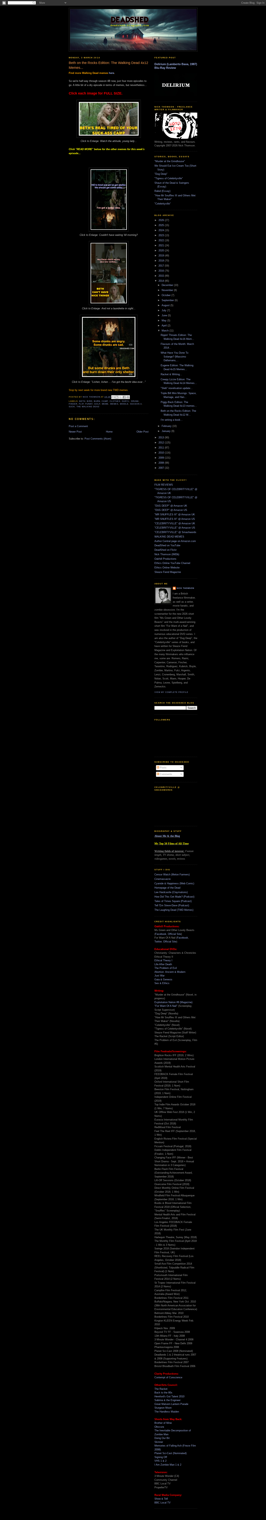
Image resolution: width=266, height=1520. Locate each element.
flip (81, 404)
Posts (162, 767)
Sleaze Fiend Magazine (167, 572)
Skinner (158, 1441)
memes (114, 404)
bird (89, 401)
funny (89, 404)
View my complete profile (171, 692)
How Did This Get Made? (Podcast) (174, 896)
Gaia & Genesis (163, 979)
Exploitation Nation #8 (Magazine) (173, 1002)
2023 (162, 235)
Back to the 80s (163, 1392)
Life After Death (163, 964)
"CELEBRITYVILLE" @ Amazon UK (174, 523)
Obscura (159, 1426)
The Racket (160, 1388)
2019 (162, 255)
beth (82, 401)
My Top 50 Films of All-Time (171, 843)
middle (124, 404)
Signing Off (160, 1457)
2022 (162, 240)
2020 (162, 250)
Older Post (143, 431)
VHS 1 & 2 (160, 1460)
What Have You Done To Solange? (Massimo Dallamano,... (174, 356)
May (164, 320)
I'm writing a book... (172, 419)
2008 (162, 462)
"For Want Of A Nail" (165, 1005)
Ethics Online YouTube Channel (172, 563)
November (168, 290)
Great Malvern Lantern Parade (171, 1404)
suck (72, 407)
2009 (162, 457)
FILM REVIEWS (163, 484)
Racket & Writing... (171, 374)
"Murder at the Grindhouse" (169, 161)
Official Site (174, 934)
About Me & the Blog (167, 836)
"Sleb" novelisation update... (177, 388)
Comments (165, 774)
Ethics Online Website (167, 567)
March (165, 330)
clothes (115, 401)
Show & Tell (161, 1498)
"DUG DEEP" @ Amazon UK (170, 505)
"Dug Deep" (160, 173)
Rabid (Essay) (162, 191)
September (168, 300)
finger (73, 404)
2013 (162, 437)
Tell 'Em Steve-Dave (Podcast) (171, 905)
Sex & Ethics (161, 983)
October (166, 295)
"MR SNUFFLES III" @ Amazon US (174, 518)
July (164, 310)
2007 (162, 467)
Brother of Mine (163, 1422)
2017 (162, 265)
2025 (162, 225)
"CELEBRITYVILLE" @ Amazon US (174, 527)
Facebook (160, 934)
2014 (162, 280)
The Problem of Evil (165, 968)
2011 (162, 447)
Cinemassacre (162, 879)
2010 (162, 452)
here (111, 73)
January (166, 431)
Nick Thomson (185, 588)
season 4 (136, 404)
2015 (162, 275)
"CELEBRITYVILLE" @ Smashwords (175, 532)
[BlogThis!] (117, 397)
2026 (162, 220)
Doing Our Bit (162, 1438)
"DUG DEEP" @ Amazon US (170, 510)
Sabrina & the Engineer (167, 1400)
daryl (125, 401)
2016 (162, 270)
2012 (162, 442)
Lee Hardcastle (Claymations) (171, 892)
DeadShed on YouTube (167, 545)
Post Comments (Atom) (98, 438)
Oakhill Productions (165, 558)
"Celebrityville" (162, 203)
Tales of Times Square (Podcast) (173, 901)
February (167, 426)
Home (109, 431)
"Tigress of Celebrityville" (168, 178)
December (168, 285)
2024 (162, 230)
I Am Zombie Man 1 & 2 (167, 1464)
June (165, 315)
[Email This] (113, 397)
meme (105, 404)
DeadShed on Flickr (165, 549)
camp (105, 401)
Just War (159, 975)
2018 (162, 260)
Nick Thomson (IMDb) (166, 554)
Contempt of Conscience (168, 1377)
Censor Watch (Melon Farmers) (172, 874)
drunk (135, 401)
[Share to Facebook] (124, 397)
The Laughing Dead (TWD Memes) (173, 909)
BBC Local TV (162, 1502)
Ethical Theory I (163, 960)
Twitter (158, 941)
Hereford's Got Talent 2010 (169, 1396)
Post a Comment (78, 426)
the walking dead (88, 407)
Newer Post (75, 431)
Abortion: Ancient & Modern (169, 971)
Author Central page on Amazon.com (175, 541)
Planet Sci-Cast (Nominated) (170, 1453)
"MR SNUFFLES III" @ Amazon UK (174, 514)
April (164, 325)
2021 (162, 245)
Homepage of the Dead (167, 887)
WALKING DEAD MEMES (169, 536)
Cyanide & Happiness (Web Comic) (174, 883)
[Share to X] (120, 397)
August (166, 305)
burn (97, 401)
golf (97, 404)
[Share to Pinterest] (128, 397)
